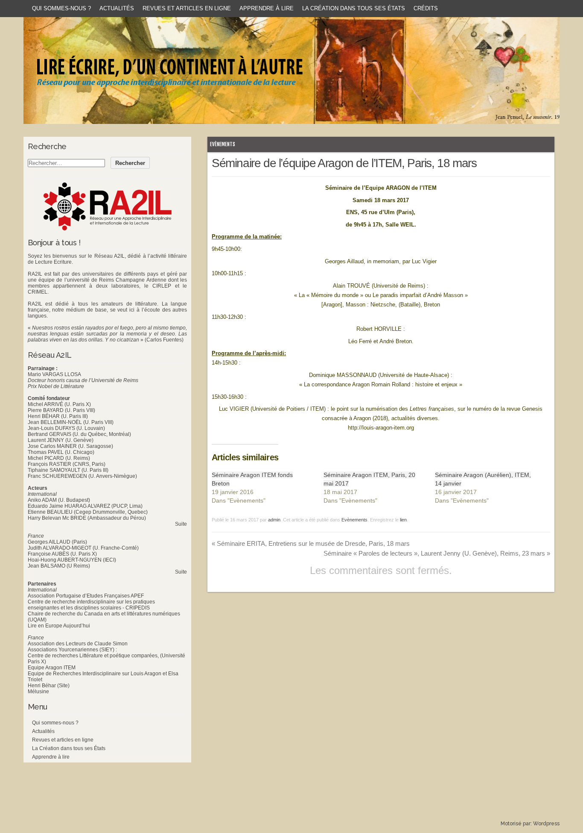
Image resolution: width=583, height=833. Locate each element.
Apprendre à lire (266, 8)
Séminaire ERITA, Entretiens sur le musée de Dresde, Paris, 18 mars (311, 543)
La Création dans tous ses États (353, 8)
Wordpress (546, 824)
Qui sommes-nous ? (61, 8)
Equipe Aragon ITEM (52, 668)
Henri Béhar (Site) (49, 686)
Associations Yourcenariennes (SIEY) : (72, 650)
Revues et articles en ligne (187, 8)
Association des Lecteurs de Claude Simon (78, 644)
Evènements (222, 144)
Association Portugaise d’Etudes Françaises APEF (86, 596)
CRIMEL (37, 292)
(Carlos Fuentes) (164, 340)
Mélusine (38, 692)
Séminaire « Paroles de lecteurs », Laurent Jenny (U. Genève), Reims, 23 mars (437, 553)
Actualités (116, 8)
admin (274, 519)
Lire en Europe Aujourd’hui (59, 626)
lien (403, 519)
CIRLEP (161, 286)
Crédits (426, 8)
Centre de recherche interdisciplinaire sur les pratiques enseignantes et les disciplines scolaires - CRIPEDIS (91, 605)
